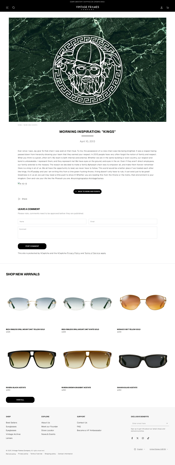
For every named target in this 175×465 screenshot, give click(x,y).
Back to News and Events (89, 191)
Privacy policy (23, 454)
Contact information (65, 454)
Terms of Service (92, 253)
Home (20, 125)
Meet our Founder (49, 426)
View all (20, 400)
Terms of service (36, 454)
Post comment (32, 246)
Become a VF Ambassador (89, 430)
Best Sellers (11, 422)
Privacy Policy (73, 253)
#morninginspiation (80, 178)
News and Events (30, 125)
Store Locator (47, 430)
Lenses (9, 438)
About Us (45, 422)
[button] (13, 7)
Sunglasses (11, 426)
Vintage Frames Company (21, 451)
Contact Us (82, 422)
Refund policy (11, 454)
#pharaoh (92, 164)
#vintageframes (96, 178)
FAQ (79, 426)
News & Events (48, 434)
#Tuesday (35, 171)
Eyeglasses (11, 430)
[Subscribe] (167, 423)
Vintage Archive (13, 434)
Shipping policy (50, 454)
